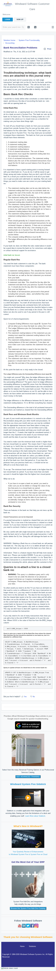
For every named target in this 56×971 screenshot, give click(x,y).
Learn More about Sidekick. (35, 816)
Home (22, 946)
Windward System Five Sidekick (28, 784)
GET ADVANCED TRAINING (28, 777)
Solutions (32, 946)
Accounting (9, 43)
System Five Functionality (29, 40)
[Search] (23, 27)
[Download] (23, 500)
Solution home (10, 40)
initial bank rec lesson (12, 255)
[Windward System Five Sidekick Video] (28, 798)
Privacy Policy (46, 961)
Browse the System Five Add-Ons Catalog (28, 908)
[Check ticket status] (28, 27)
